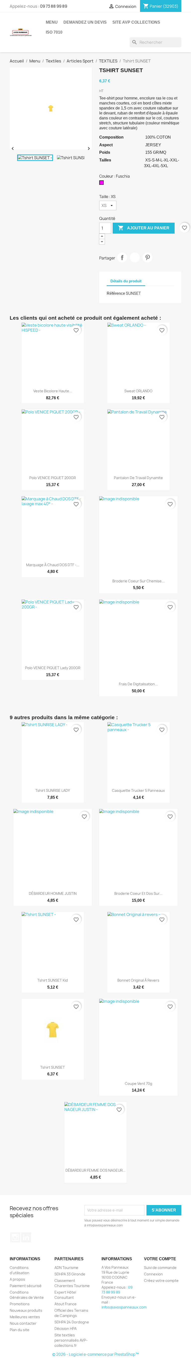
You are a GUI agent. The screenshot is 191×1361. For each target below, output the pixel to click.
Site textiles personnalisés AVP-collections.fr (71, 1340)
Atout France (65, 1304)
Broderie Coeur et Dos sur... (138, 893)
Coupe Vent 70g (138, 1083)
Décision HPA (65, 1328)
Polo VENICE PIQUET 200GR (52, 477)
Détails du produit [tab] (126, 281)
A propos (17, 1279)
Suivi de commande (160, 1267)
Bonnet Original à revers (138, 980)
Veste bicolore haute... (52, 391)
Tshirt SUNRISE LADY (52, 790)
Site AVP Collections (136, 22)
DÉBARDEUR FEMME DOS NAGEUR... (95, 1170)
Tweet (135, 257)
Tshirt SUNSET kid (52, 980)
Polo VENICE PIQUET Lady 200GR (52, 667)
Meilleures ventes (25, 1316)
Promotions (20, 1304)
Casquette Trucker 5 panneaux (138, 790)
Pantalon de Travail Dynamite (138, 477)
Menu (52, 22)
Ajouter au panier (143, 228)
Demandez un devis (85, 22)
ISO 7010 (54, 32)
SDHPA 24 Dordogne (71, 1322)
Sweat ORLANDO (138, 391)
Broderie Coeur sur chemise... (138, 581)
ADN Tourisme (66, 1267)
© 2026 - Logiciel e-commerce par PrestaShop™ (95, 1354)
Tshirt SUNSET (52, 1067)
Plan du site (19, 1329)
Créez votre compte (161, 1280)
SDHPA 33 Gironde (69, 1274)
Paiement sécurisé (26, 1285)
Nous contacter (23, 1323)
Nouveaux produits (26, 1310)
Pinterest (147, 257)
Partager (122, 257)
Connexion (153, 1274)
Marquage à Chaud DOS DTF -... (52, 564)
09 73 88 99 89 (53, 6)
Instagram (15, 1237)
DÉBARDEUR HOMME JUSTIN (53, 893)
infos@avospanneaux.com (123, 1307)
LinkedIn (26, 1237)
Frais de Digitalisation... (138, 684)
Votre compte (160, 1259)
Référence (116, 293)
